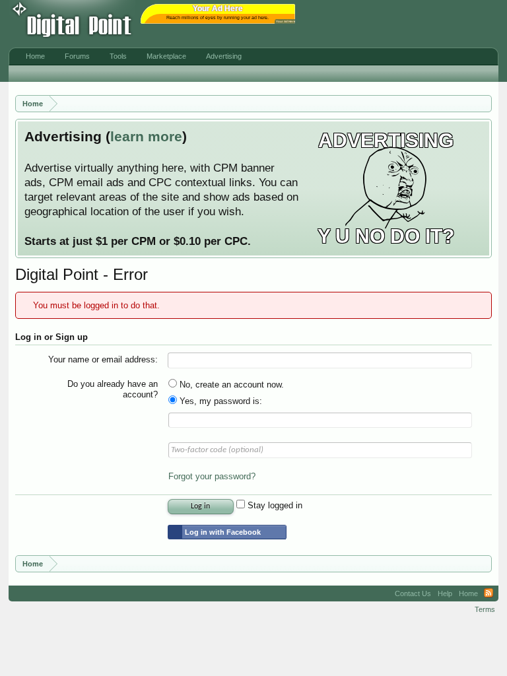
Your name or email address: (103, 359)
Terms (485, 609)
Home (35, 56)
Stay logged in (273, 505)
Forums (77, 56)
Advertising (224, 56)
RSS (488, 593)
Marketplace (166, 56)
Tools (118, 56)
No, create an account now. (230, 384)
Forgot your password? (211, 476)
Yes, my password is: (219, 401)
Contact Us (413, 593)
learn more (146, 137)
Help (445, 593)
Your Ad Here (286, 21)
